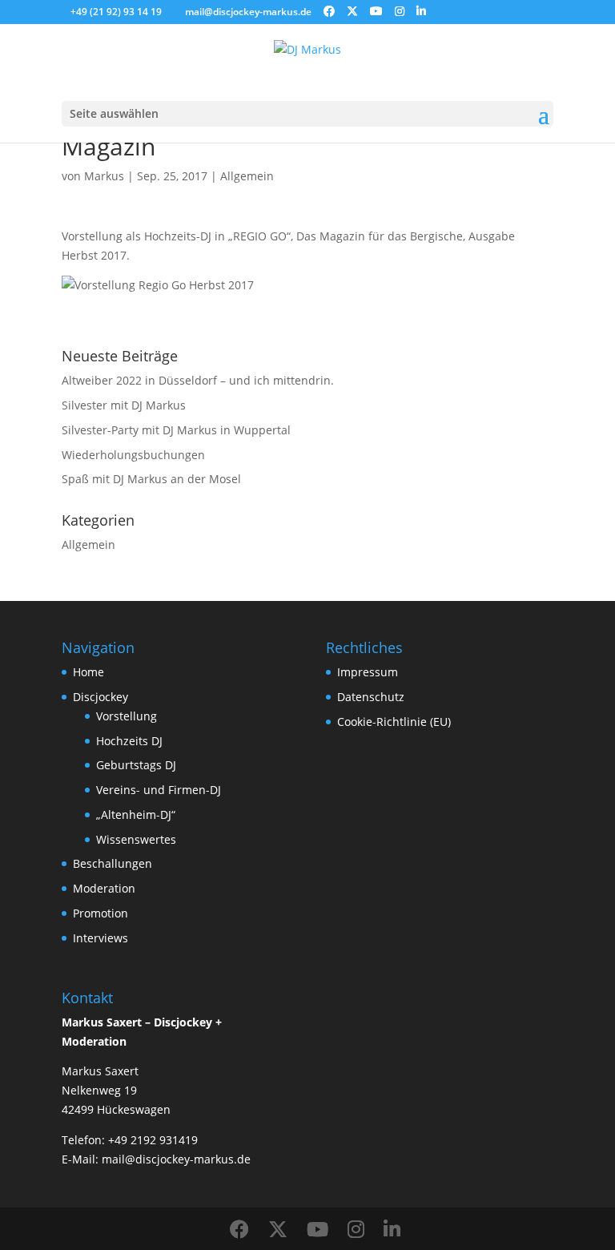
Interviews (100, 938)
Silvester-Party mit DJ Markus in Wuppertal (176, 430)
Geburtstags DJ (136, 764)
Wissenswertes (136, 839)
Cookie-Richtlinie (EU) (394, 721)
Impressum (367, 671)
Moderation (104, 888)
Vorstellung (126, 716)
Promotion (100, 913)
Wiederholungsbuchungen (133, 454)
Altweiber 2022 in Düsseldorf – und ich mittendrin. (198, 380)
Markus (104, 175)
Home (88, 671)
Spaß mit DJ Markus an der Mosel (151, 478)
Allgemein (247, 175)
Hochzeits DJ (129, 740)
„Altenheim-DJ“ (135, 814)
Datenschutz (370, 696)
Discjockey (100, 696)
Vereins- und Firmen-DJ (158, 789)
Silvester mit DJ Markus (124, 405)
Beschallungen (112, 863)
